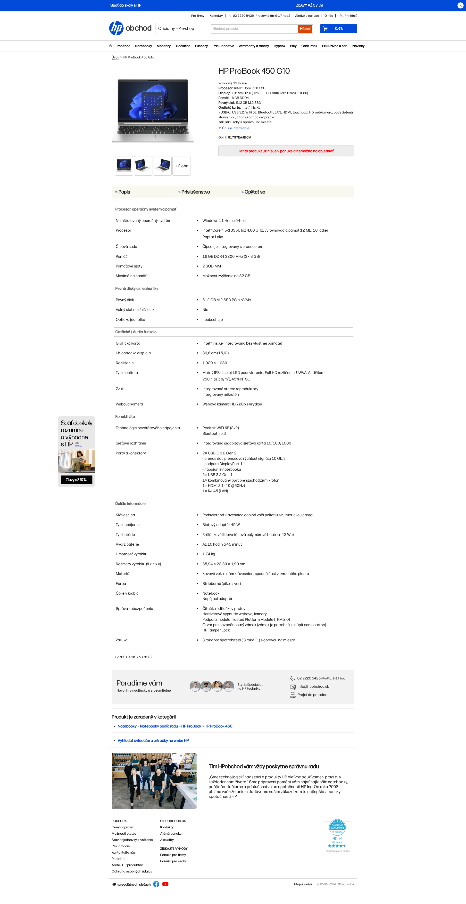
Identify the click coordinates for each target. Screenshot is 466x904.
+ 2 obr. (181, 165)
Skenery (201, 46)
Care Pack (309, 46)
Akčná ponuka (171, 833)
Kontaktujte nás (124, 852)
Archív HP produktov (127, 865)
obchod (139, 27)
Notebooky (143, 46)
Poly (293, 46)
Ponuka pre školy (173, 861)
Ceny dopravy (122, 827)
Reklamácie (121, 846)
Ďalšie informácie (235, 128)
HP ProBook (191, 726)
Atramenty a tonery (254, 46)
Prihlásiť (351, 15)
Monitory (164, 46)
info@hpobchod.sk (313, 686)
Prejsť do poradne (312, 694)
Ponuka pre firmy (173, 855)
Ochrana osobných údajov (132, 871)
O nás (329, 15)
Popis (122, 192)
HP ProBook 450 (219, 726)
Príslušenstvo (223, 46)
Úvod (115, 57)
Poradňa (118, 859)
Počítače (123, 46)
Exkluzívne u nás (335, 46)
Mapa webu (303, 884)
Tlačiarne (182, 46)
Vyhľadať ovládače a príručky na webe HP (153, 740)
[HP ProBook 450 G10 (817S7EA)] (153, 110)
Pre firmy (197, 15)
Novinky (358, 46)
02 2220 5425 (309, 678)
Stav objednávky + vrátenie (132, 840)
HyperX (279, 46)
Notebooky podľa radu (159, 726)
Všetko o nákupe (307, 15)
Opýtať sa (253, 192)
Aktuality (167, 840)
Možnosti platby (124, 833)
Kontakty (216, 15)
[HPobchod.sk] (116, 28)
